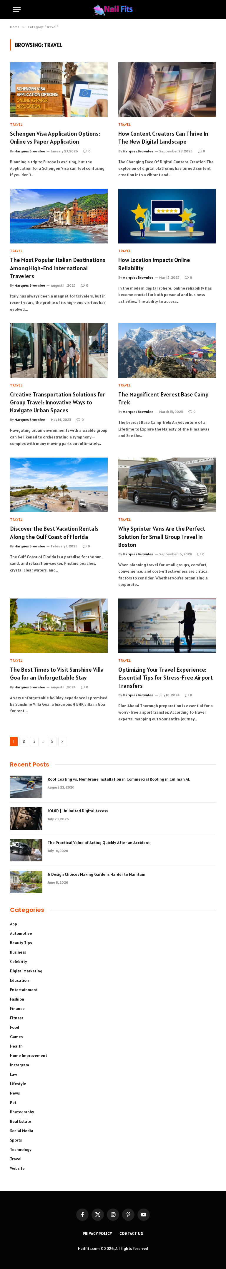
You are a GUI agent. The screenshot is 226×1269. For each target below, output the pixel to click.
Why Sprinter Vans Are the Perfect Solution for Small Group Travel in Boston (161, 536)
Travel (16, 124)
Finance (17, 1008)
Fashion (17, 999)
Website (17, 1168)
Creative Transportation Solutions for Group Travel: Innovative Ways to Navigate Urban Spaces (57, 402)
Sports (16, 1140)
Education (19, 980)
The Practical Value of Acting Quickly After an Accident (99, 842)
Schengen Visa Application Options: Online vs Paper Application (55, 137)
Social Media (21, 1130)
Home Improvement (28, 1055)
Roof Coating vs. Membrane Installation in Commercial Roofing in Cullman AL (119, 779)
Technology (20, 1149)
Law (13, 1074)
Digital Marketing (26, 971)
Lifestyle (18, 1083)
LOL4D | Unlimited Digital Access (78, 810)
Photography (22, 1112)
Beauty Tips (21, 942)
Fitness (16, 1018)
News (15, 1093)
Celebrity (18, 961)
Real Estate (20, 1121)
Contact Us (131, 1233)
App (13, 924)
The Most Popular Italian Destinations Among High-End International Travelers (57, 268)
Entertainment (24, 989)
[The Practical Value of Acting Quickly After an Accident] (26, 850)
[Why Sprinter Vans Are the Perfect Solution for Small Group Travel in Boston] (167, 485)
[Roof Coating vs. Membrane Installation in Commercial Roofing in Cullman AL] (26, 787)
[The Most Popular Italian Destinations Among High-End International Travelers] (59, 216)
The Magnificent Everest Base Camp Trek (163, 398)
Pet (13, 1102)
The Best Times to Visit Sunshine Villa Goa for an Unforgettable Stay (57, 673)
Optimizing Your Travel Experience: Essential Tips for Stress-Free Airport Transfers (165, 677)
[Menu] (17, 9)
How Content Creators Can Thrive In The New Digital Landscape (163, 137)
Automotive (21, 933)
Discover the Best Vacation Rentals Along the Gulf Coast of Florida (54, 532)
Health (16, 1046)
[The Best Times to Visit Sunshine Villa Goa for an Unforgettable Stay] (59, 626)
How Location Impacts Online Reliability (154, 264)
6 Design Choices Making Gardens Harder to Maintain (96, 874)
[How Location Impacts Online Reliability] (167, 216)
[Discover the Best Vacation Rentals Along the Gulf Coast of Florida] (59, 485)
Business (18, 952)
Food (14, 1027)
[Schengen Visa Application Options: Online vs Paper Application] (59, 89)
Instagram (19, 1065)
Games (16, 1036)
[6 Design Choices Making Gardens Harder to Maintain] (26, 882)
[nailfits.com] (113, 9)
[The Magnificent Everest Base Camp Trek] (167, 350)
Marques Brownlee (29, 151)
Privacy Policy (97, 1233)
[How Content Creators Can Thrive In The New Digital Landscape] (167, 89)
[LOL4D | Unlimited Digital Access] (26, 818)
